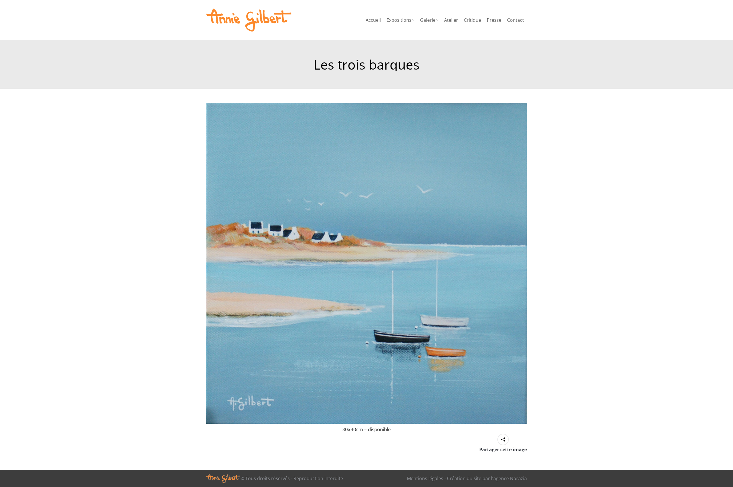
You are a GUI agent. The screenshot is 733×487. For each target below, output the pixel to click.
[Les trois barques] (366, 263)
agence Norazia (510, 478)
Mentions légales (425, 478)
